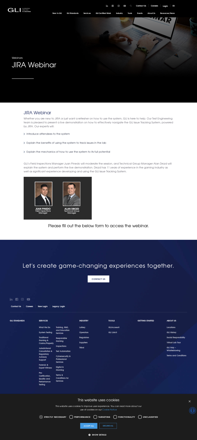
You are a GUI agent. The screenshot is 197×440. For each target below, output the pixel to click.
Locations (171, 327)
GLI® (19, 10)
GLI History (171, 332)
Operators (83, 332)
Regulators (84, 337)
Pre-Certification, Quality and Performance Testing (44, 378)
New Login (43, 306)
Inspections (61, 346)
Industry (119, 13)
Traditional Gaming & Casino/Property (46, 340)
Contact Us (141, 5)
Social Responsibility (176, 337)
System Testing (45, 332)
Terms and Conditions (176, 355)
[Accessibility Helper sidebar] (192, 410)
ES (174, 5)
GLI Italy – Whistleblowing (173, 349)
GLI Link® (112, 332)
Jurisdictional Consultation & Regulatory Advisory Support (45, 354)
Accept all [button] (89, 425)
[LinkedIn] (107, 6)
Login (165, 5)
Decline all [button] (108, 425)
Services (87, 13)
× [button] (189, 401)
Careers (154, 5)
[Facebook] (113, 6)
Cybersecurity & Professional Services (63, 359)
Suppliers (83, 342)
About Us (151, 13)
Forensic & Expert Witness (45, 366)
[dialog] (98, 417)
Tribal (81, 347)
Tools (130, 13)
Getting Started (146, 320)
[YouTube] (124, 6)
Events (140, 13)
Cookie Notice (109, 409)
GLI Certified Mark (103, 13)
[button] (98, 435)
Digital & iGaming (60, 368)
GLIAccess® (114, 327)
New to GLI (57, 13)
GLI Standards (72, 13)
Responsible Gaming (61, 339)
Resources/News (167, 13)
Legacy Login (58, 306)
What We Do (44, 327)
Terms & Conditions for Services (62, 377)
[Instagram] (119, 6)
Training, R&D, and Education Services (63, 330)
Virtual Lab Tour (174, 342)
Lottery (82, 327)
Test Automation (63, 351)
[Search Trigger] (131, 6)
